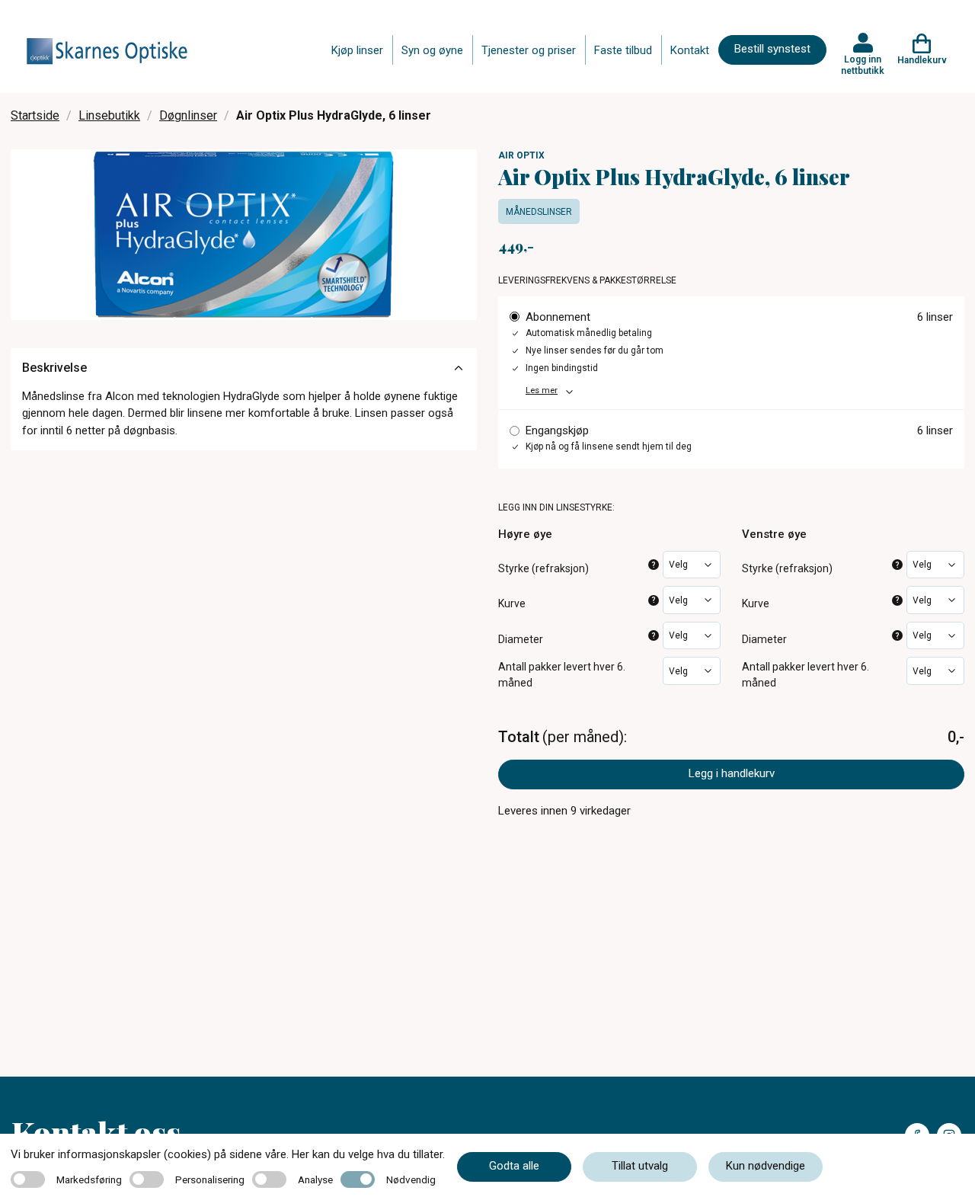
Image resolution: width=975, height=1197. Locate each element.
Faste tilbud (623, 50)
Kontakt (689, 50)
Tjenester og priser (528, 50)
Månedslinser (539, 211)
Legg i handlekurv (732, 773)
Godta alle (514, 1166)
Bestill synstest (772, 49)
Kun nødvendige (765, 1166)
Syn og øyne (432, 50)
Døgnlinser (188, 115)
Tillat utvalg (640, 1166)
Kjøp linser (357, 50)
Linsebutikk (109, 115)
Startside (35, 115)
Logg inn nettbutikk (863, 64)
